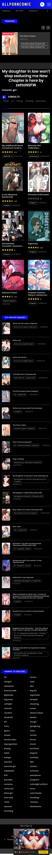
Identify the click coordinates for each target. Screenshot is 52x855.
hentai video (10, 739)
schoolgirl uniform (39, 784)
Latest (6, 101)
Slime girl (8, 793)
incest (33, 744)
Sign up (29, 825)
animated (9, 686)
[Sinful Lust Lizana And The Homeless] (6, 413)
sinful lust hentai (19, 357)
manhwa (34, 757)
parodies (8, 779)
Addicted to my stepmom (23, 577)
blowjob (34, 699)
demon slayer (36, 713)
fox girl (33, 722)
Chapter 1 (6, 205)
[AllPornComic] (16, 4)
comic (33, 708)
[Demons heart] (13, 275)
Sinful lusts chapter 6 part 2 (24, 344)
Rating (20, 101)
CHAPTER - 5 (7, 156)
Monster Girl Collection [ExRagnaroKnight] (38, 148)
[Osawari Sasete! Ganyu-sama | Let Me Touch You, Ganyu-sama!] (39, 275)
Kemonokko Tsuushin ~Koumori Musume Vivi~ (12, 246)
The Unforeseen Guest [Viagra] (25, 391)
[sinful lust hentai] (6, 362)
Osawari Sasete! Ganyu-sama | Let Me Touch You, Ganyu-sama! (37, 296)
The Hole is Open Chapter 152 (33, 44)
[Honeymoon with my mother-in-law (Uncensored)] (6, 565)
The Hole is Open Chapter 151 (32, 47)
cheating (34, 704)
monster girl (10, 766)
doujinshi (8, 717)
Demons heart (9, 292)
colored (7, 708)
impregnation (10, 744)
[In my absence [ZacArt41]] (13, 177)
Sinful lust (17, 340)
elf (5, 722)
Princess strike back (38, 194)
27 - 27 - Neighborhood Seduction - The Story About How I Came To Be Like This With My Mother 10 (30, 635)
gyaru (7, 730)
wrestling (8, 811)
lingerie (33, 753)
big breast (35, 695)
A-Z (12, 101)
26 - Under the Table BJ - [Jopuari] (26, 445)
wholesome (35, 806)
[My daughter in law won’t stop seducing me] (6, 480)
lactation (34, 748)
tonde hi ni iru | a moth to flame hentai (28, 611)
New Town (17, 527)
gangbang (35, 726)
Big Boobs (8, 695)
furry (6, 726)
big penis (8, 699)
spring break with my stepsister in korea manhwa (29, 649)
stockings (34, 797)
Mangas (6, 11)
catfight (8, 704)
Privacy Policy (13, 839)
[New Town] (6, 531)
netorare (34, 771)
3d (5, 677)
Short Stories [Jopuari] (22, 442)
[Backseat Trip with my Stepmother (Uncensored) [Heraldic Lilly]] (6, 548)
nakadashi (9, 771)
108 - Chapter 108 (20, 530)
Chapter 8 (17, 411)
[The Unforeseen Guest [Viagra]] (6, 396)
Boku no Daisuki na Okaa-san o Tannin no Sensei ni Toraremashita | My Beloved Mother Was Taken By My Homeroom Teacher (31, 596)
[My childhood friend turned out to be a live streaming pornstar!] (13, 127)
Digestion (33, 243)
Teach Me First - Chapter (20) (24, 378)
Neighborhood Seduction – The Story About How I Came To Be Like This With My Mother (30, 629)
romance (8, 784)
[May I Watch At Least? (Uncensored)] (6, 514)
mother (33, 766)
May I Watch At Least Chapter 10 (25, 513)
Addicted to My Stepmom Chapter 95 (27, 581)
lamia (6, 753)
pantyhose (35, 775)
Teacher (34, 802)
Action (33, 677)
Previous (43, 28)
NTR (6, 775)
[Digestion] (39, 226)
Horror (33, 739)
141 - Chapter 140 (20, 395)
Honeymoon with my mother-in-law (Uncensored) (27, 561)
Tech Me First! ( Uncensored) (24, 374)
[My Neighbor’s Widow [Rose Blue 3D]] (6, 497)
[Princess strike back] (39, 177)
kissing (7, 748)
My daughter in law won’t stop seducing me (30, 476)
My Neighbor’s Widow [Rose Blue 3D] (27, 493)
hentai (33, 735)
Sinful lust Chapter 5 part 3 (23, 361)
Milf (32, 762)
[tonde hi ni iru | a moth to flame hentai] (6, 616)
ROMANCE (33, 11)
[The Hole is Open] (6, 430)
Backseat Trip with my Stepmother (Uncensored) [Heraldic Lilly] (27, 544)
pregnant (34, 779)
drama (33, 717)
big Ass (33, 690)
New (5, 106)
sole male (8, 797)
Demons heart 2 (9, 301)
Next (48, 28)
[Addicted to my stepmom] (6, 582)
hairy (32, 730)
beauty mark (10, 690)
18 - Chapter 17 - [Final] (22, 566)
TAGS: (7, 802)
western (8, 806)
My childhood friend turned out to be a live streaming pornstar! (12, 149)
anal (32, 681)
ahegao (8, 681)
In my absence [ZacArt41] (9, 195)
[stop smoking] (6, 463)
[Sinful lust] (6, 345)
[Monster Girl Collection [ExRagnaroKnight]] (39, 127)
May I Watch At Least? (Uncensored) (27, 510)
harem (7, 735)
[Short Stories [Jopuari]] (6, 447)
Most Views (41, 101)
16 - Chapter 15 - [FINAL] (22, 549)
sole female (35, 793)
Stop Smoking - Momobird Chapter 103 (27, 462)
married (8, 762)
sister (32, 788)
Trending (29, 101)
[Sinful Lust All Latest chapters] (6, 328)
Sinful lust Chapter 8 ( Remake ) (25, 327)
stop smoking (18, 459)
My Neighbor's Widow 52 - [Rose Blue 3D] (28, 496)
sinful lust (9, 788)
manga (7, 757)
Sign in (23, 825)
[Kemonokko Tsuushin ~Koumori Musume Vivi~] (13, 226)
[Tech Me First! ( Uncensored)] (6, 379)
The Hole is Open (28, 36)
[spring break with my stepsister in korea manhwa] (6, 652)
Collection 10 (34, 156)
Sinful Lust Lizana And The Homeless (27, 408)
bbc (32, 686)
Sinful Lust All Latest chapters (25, 323)
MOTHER (19, 11)
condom (8, 713)
